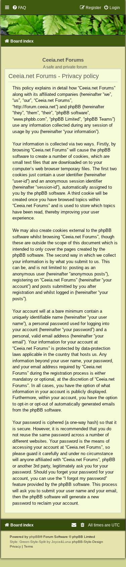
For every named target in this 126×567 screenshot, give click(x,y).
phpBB (34, 537)
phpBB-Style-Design (87, 542)
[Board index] (63, 20)
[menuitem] (19, 7)
